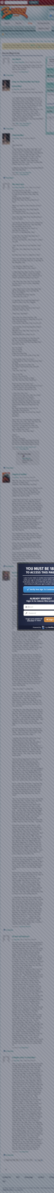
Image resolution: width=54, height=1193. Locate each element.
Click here (30, 621)
